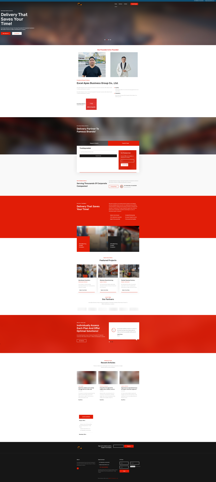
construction (106, 386)
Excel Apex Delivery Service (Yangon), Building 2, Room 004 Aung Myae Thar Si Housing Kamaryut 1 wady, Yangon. (108, 471)
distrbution (126, 386)
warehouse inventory (106, 280)
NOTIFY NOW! (125, 164)
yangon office (82, 420)
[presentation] (3, 22)
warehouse (102, 386)
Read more (80, 399)
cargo (79, 386)
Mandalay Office (82, 434)
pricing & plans (114, 186)
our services (16, 33)
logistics (122, 386)
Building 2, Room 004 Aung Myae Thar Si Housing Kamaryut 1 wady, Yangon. (85, 425)
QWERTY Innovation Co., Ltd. (113, 478)
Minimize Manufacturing (127, 280)
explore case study (83, 290)
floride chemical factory (85, 280)
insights (82, 386)
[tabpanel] (30, 22)
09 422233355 (103, 467)
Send (124, 471)
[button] (105, 39)
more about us (5, 33)
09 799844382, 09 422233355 (85, 430)
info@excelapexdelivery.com (85, 428)
